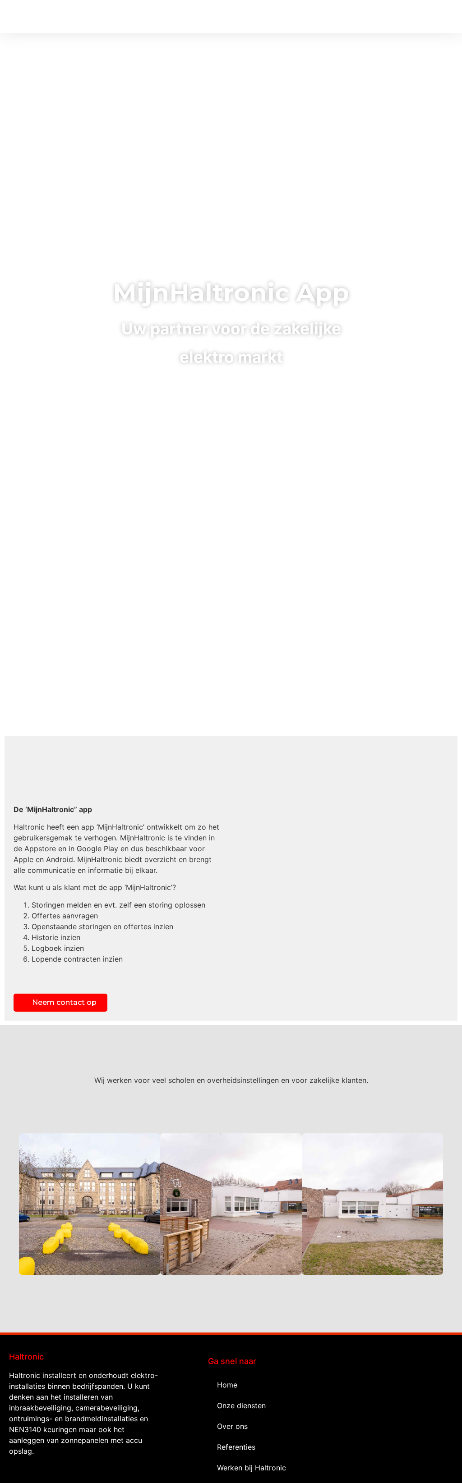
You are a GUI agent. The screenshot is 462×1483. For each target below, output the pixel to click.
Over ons (232, 1426)
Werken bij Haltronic (251, 1467)
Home (227, 1384)
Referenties (236, 1446)
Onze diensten (241, 1405)
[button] (446, 16)
